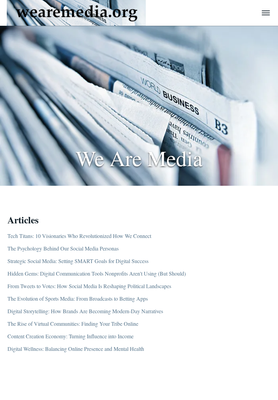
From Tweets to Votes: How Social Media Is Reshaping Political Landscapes (89, 285)
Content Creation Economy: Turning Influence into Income (70, 336)
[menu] (265, 12)
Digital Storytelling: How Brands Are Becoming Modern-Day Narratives (85, 311)
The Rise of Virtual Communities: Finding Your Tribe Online (72, 323)
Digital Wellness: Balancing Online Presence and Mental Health (75, 348)
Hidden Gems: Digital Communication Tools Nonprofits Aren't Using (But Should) (96, 273)
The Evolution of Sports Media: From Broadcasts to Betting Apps (77, 298)
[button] (76, 13)
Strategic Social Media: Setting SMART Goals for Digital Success (77, 260)
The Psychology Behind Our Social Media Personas (63, 248)
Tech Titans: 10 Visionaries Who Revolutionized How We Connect (79, 235)
